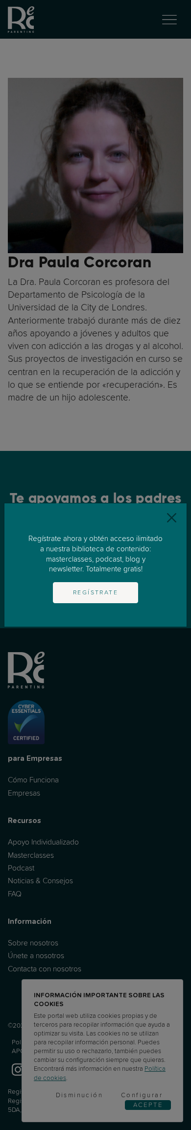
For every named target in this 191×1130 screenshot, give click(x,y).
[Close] (172, 518)
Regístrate (95, 592)
